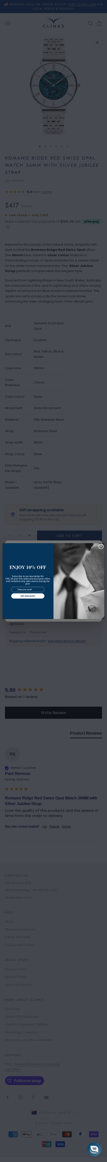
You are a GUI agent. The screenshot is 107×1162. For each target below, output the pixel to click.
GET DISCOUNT (27, 596)
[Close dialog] (101, 546)
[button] (94, 1149)
